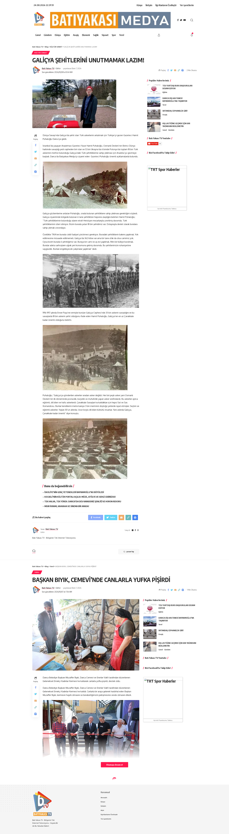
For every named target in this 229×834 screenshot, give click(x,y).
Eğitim (164, 92)
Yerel (164, 105)
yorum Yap (130, 552)
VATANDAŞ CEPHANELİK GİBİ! (175, 111)
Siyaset (37, 785)
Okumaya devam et (114, 765)
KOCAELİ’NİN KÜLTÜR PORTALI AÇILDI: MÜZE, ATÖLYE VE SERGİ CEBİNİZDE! (80, 496)
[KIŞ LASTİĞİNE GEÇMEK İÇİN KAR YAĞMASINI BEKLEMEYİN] (153, 127)
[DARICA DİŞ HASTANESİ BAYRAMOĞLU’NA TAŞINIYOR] (153, 102)
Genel (164, 130)
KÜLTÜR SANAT (40, 53)
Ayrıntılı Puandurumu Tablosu (166, 208)
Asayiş (164, 115)
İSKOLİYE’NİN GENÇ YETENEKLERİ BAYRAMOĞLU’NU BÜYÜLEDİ (74, 492)
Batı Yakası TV (48, 68)
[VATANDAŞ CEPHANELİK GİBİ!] (153, 114)
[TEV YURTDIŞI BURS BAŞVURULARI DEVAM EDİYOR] (153, 89)
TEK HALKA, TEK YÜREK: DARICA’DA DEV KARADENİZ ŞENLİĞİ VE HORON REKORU (82, 501)
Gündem (171, 130)
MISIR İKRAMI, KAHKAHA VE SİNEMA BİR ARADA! (66, 506)
